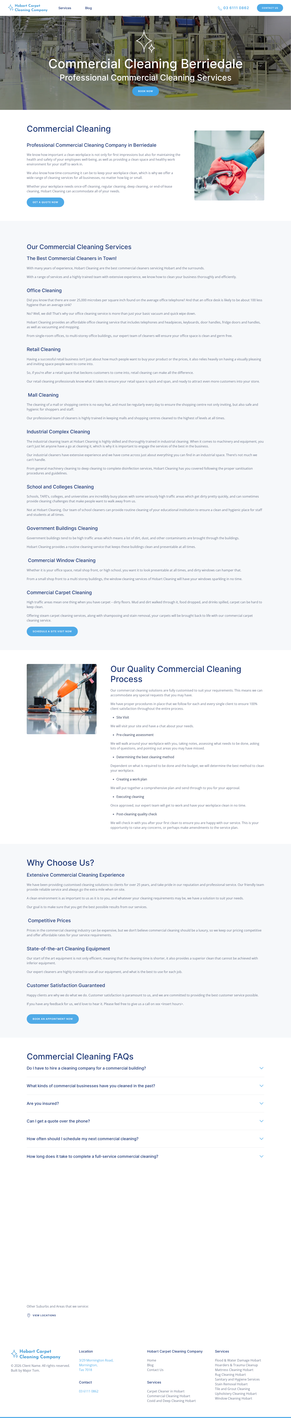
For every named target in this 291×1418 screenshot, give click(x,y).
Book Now (145, 91)
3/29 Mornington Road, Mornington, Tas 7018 (96, 1365)
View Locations (44, 1315)
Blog (88, 8)
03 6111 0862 (235, 8)
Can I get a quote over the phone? (58, 1121)
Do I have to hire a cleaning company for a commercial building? (86, 1068)
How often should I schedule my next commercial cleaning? (83, 1138)
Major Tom (31, 1370)
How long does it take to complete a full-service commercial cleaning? (92, 1156)
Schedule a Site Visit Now (52, 631)
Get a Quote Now (45, 202)
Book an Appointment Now (53, 1018)
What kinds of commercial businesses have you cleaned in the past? (91, 1085)
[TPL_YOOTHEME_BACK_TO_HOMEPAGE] (28, 8)
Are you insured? (43, 1103)
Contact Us (270, 8)
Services (64, 8)
